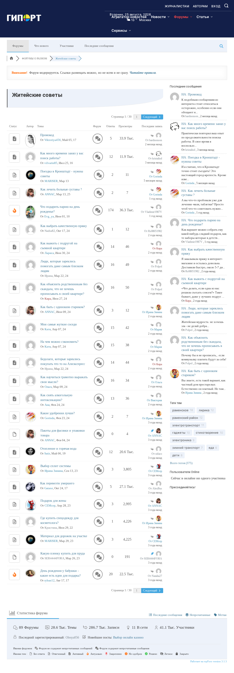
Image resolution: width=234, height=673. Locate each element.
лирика (204, 410)
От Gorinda (155, 176)
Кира (48, 298)
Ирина (49, 275)
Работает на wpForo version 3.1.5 (208, 661)
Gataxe (48, 488)
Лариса (49, 253)
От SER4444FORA (151, 558)
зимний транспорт (186, 447)
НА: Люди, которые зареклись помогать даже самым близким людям (202, 312)
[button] (226, 5)
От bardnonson (153, 140)
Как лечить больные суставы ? (61, 189)
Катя (48, 329)
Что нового (41, 46)
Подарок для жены (53, 500)
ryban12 (49, 580)
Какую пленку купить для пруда (62, 553)
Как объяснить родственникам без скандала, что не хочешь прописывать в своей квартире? (64, 289)
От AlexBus (155, 488)
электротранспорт (186, 425)
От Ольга (156, 382)
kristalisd (190, 149)
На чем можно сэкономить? (59, 341)
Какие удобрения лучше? (57, 413)
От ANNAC (155, 435)
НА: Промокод (191, 94)
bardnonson (191, 116)
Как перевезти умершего (57, 483)
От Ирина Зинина (152, 312)
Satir (47, 453)
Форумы (17, 46)
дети (175, 455)
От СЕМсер (155, 471)
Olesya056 (72, 637)
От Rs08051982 (153, 231)
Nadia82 (50, 230)
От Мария (156, 329)
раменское (180, 410)
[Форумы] (11, 58)
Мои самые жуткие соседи (58, 324)
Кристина (51, 527)
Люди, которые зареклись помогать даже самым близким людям (61, 266)
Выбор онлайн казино (128, 637)
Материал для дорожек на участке (63, 536)
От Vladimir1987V (151, 212)
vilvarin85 (50, 163)
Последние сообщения (99, 46)
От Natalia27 (155, 576)
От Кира (157, 248)
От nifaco (157, 453)
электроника (181, 440)
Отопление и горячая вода (58, 448)
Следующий (150, 117)
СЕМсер (50, 505)
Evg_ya (49, 216)
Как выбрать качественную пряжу (63, 226)
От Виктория (154, 400)
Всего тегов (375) (181, 463)
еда (211, 447)
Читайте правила (143, 72)
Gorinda (50, 418)
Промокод (47, 135)
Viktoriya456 (52, 140)
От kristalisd (155, 158)
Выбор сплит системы (55, 466)
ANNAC (50, 194)
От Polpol (156, 266)
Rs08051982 (192, 271)
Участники (67, 46)
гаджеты (178, 432)
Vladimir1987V (193, 241)
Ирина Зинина (54, 470)
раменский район (185, 418)
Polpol (188, 330)
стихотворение (207, 432)
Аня (47, 404)
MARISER (51, 181)
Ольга (48, 386)
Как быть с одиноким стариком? (62, 307)
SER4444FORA (54, 558)
